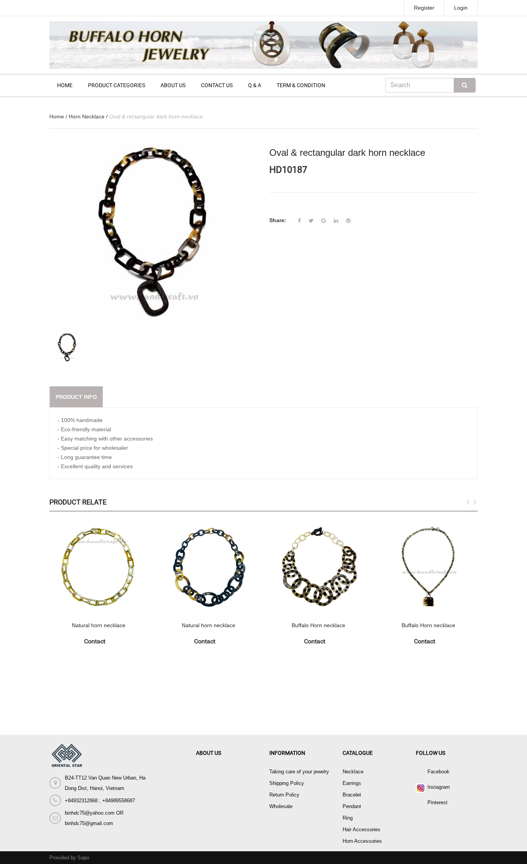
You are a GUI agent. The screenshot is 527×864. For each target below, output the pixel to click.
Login (461, 8)
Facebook (438, 772)
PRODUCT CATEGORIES (116, 85)
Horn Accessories (362, 841)
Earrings (352, 783)
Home (56, 116)
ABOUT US (173, 85)
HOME (65, 85)
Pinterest (437, 802)
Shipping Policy (286, 783)
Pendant (352, 806)
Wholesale (280, 806)
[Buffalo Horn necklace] (318, 567)
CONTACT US (217, 85)
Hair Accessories (361, 829)
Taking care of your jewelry (299, 772)
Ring (348, 818)
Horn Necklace (87, 116)
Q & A (254, 85)
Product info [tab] (76, 397)
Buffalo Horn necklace (318, 625)
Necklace (353, 772)
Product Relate (77, 502)
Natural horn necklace (98, 625)
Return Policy (284, 795)
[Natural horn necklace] (98, 567)
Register (424, 8)
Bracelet (352, 795)
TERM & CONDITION (301, 85)
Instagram (438, 787)
